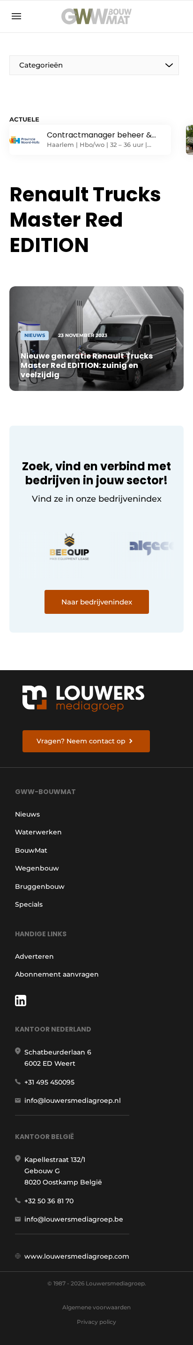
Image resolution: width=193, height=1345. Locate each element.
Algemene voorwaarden (96, 1307)
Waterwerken (38, 832)
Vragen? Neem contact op (81, 741)
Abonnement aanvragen (57, 974)
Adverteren (34, 956)
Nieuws (27, 814)
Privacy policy (96, 1321)
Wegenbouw (37, 868)
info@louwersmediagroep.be (73, 1219)
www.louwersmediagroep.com (76, 1256)
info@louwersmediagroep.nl (72, 1100)
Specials (29, 904)
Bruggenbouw (40, 886)
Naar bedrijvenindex (96, 601)
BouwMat (31, 850)
